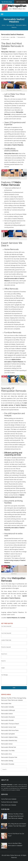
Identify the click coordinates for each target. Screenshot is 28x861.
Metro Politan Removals (13, 855)
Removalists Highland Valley (9, 737)
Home (3, 25)
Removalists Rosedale (7, 764)
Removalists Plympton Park (9, 757)
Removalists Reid (6, 703)
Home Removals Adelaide (8, 799)
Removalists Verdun (7, 744)
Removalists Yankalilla (7, 707)
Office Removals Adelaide (8, 805)
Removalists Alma (6, 754)
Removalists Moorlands (8, 717)
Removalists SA (10, 25)
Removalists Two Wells (8, 750)
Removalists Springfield (8, 734)
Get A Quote (21, 2)
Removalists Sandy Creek (8, 727)
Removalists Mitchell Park (8, 747)
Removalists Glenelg (7, 760)
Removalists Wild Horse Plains (10, 730)
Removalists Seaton (7, 713)
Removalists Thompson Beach (10, 723)
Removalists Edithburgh (8, 710)
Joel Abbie (12, 37)
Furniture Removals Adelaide (9, 802)
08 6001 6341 (7, 2)
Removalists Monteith (7, 720)
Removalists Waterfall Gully (9, 740)
